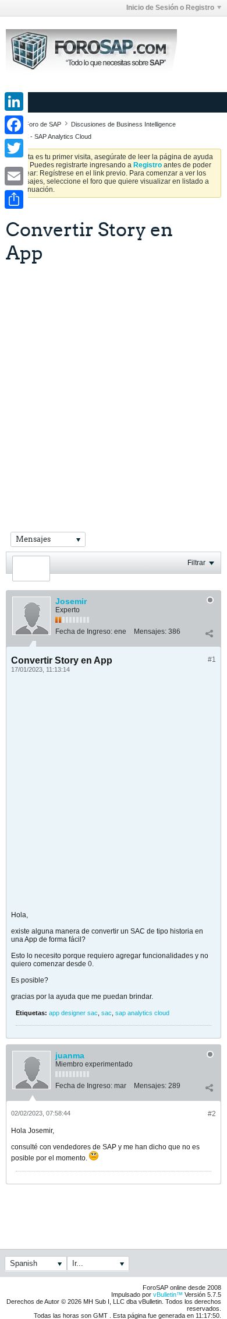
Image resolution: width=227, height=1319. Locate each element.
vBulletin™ (168, 1294)
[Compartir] (209, 634)
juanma (69, 1055)
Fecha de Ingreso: (83, 631)
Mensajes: (150, 631)
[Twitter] (14, 148)
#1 (212, 659)
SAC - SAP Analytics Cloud (53, 136)
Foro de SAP (43, 124)
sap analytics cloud (142, 1012)
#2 (212, 1114)
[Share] (14, 199)
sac (106, 1012)
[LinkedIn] (14, 101)
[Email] (14, 176)
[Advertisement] (113, 383)
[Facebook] (14, 124)
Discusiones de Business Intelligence (123, 124)
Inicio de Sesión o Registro (170, 7)
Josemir (71, 601)
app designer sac (73, 1012)
